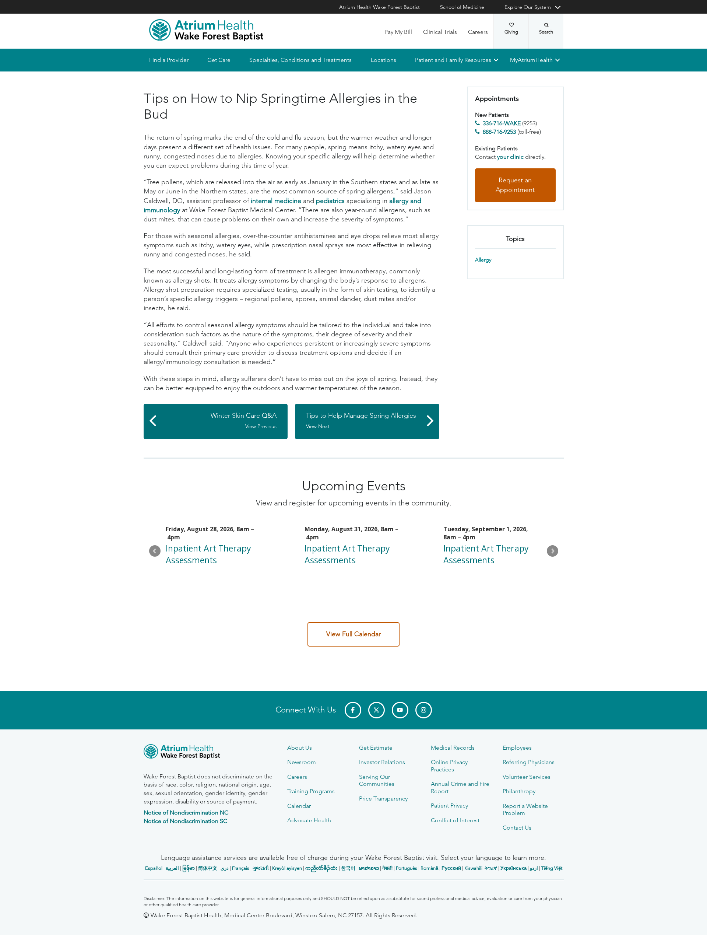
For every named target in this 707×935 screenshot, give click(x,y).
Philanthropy (519, 791)
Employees (517, 747)
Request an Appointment (515, 185)
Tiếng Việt (551, 868)
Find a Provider (169, 59)
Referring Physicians (529, 762)
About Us (299, 747)
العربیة (172, 868)
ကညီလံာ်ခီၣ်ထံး (321, 868)
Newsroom (301, 762)
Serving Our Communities (376, 780)
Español (153, 868)
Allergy (483, 260)
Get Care (219, 59)
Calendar (299, 805)
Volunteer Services (527, 776)
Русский (451, 868)
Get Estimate (376, 747)
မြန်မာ (188, 868)
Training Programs (311, 791)
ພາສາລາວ (369, 868)
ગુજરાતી (261, 868)
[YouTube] (400, 710)
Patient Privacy (449, 805)
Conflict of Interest (455, 820)
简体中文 (207, 868)
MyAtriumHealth (531, 59)
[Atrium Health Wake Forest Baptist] (206, 30)
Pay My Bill (398, 31)
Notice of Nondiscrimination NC (186, 812)
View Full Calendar (353, 634)
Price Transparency (383, 798)
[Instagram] (423, 710)
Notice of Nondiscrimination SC (185, 820)
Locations (383, 59)
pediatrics (330, 201)
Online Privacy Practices (449, 766)
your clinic (510, 156)
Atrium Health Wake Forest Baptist (379, 7)
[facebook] (353, 710)
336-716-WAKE (502, 123)
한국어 (348, 868)
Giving (511, 32)
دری (225, 868)
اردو (534, 868)
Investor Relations (382, 762)
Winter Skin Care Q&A (244, 421)
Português (406, 868)
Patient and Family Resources (453, 59)
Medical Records (453, 747)
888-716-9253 (499, 131)
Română (429, 868)
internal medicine (276, 201)
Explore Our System (527, 7)
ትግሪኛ (491, 868)
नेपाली (387, 868)
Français (240, 868)
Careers (478, 31)
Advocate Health (309, 820)
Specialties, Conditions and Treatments (300, 59)
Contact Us (517, 827)
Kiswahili (473, 868)
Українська (513, 868)
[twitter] (376, 710)
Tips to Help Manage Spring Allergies (361, 421)
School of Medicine (462, 7)
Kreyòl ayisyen (287, 868)
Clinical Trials (440, 31)
